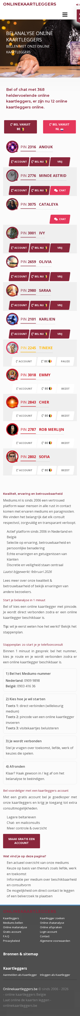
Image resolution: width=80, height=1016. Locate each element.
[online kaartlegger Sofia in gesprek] (12, 456)
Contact (44, 936)
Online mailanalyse (15, 927)
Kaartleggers (11, 918)
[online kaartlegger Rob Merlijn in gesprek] (12, 429)
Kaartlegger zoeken (52, 918)
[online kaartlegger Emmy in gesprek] (12, 374)
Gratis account (12, 932)
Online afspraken (51, 927)
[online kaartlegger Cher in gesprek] (12, 402)
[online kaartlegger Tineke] (12, 347)
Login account (48, 932)
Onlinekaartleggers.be (20, 989)
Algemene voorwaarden (55, 941)
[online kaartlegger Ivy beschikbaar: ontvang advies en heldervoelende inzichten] (12, 233)
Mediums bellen (13, 923)
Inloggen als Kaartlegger (55, 975)
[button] (64, 14)
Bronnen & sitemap (20, 953)
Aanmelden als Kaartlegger (20, 975)
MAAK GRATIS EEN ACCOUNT (21, 841)
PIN (28, 146)
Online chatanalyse (52, 923)
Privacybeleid (11, 941)
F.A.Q (6, 936)
